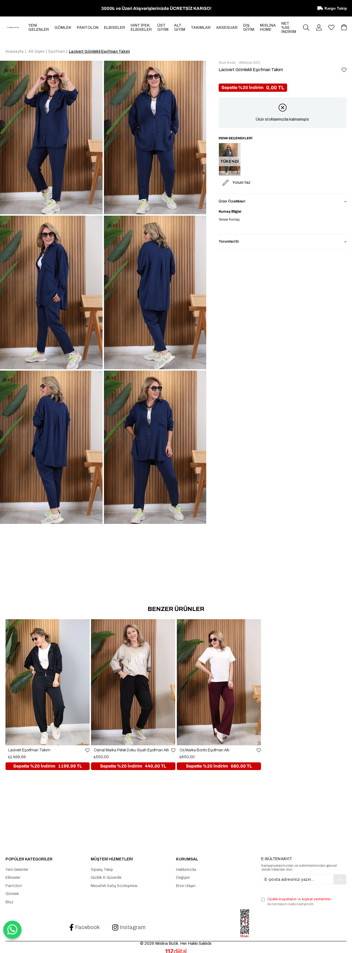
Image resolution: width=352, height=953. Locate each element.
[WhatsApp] (12, 929)
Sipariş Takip (102, 870)
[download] (244, 923)
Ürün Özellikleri (232, 201)
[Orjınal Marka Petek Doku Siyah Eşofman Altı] (133, 682)
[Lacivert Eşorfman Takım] (48, 682)
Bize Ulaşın (186, 886)
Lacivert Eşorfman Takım (29, 750)
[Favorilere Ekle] (343, 70)
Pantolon (14, 886)
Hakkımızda (186, 870)
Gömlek (12, 894)
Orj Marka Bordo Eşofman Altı (204, 750)
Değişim (183, 878)
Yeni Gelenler (17, 870)
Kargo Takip (335, 8)
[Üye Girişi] (318, 27)
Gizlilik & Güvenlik (106, 878)
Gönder (339, 879)
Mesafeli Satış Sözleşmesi (114, 886)
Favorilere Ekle (87, 750)
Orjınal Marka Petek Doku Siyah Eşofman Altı (131, 750)
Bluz (9, 902)
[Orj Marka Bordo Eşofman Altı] (219, 682)
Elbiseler (13, 878)
